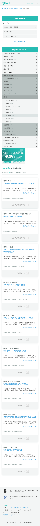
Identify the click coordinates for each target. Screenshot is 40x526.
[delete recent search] (36, 27)
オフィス (7, 147)
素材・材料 (8, 66)
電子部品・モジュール (11, 53)
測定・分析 (8, 69)
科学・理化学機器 (9, 63)
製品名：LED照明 (8, 247)
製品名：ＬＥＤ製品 (8, 315)
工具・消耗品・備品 (11, 137)
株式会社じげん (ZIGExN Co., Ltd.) (20, 507)
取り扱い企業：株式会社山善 (11, 231)
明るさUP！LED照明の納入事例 (14, 351)
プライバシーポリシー (17, 515)
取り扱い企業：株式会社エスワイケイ (13, 464)
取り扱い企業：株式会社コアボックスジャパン (15, 299)
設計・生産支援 (9, 140)
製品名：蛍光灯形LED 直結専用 (11, 381)
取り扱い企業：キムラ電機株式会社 (12, 431)
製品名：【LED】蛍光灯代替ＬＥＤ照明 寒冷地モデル (17, 214)
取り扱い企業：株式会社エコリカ (12, 398)
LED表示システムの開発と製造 (14, 285)
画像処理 (7, 72)
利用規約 (5, 515)
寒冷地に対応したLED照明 (12, 216)
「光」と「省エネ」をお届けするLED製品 (18, 318)
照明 (21, 9)
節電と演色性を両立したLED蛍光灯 (15, 384)
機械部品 (8, 56)
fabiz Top (6, 9)
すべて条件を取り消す (20, 41)
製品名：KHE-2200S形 (9, 414)
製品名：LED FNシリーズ (10, 447)
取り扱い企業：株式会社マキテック (12, 332)
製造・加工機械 (9, 60)
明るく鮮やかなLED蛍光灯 (12, 450)
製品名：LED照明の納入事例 (11, 348)
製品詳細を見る (28, 193)
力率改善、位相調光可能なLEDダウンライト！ (19, 183)
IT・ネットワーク (10, 143)
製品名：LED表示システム (10, 282)
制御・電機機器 (14, 9)
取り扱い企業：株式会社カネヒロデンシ (13, 198)
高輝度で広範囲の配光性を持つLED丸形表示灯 (19, 417)
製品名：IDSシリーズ (9, 181)
